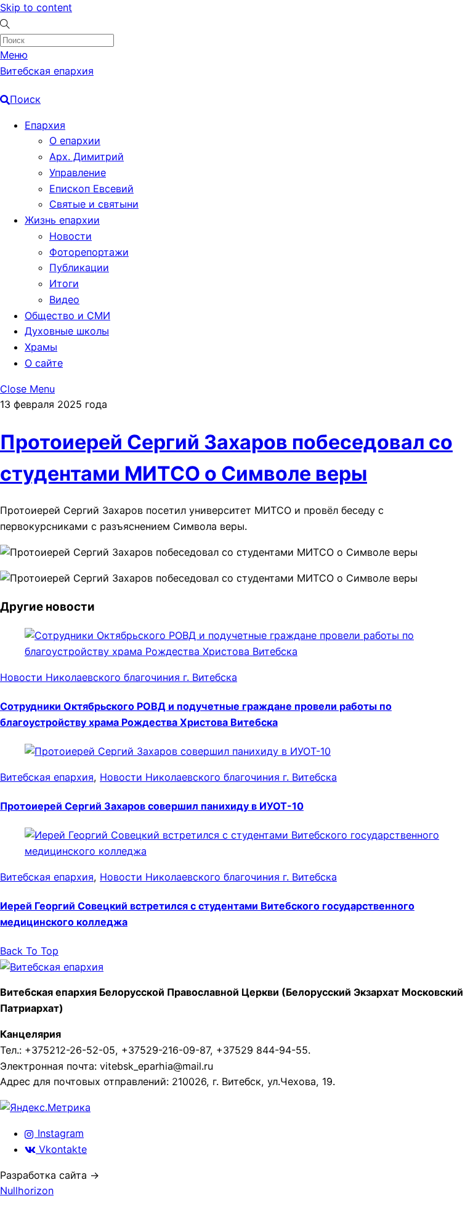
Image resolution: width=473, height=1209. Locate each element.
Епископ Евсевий (91, 188)
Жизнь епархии (62, 220)
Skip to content (36, 7)
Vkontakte (61, 1149)
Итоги (64, 283)
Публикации (79, 267)
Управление (77, 172)
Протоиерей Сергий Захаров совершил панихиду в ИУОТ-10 (152, 806)
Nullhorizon (27, 1190)
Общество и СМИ (67, 315)
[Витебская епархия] (51, 967)
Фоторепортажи (89, 252)
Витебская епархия (47, 777)
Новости (70, 236)
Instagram (59, 1133)
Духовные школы (67, 331)
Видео (64, 299)
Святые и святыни (94, 204)
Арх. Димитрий (86, 156)
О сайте (44, 363)
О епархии (74, 140)
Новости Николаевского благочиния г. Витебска (118, 677)
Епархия (45, 125)
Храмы (41, 347)
